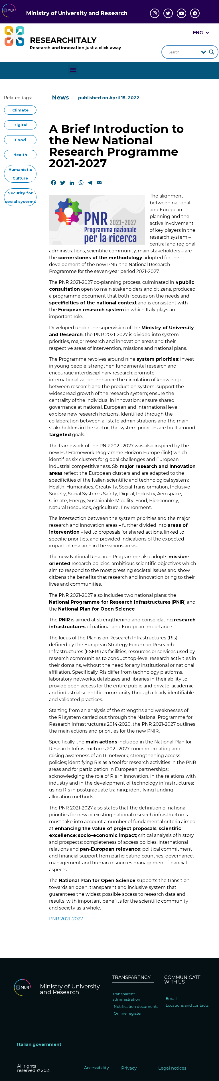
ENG (198, 32)
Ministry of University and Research (76, 13)
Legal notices (172, 1068)
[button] (73, 69)
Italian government (39, 1044)
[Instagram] (154, 13)
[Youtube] (181, 13)
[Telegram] (195, 13)
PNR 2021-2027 (66, 919)
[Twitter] (168, 13)
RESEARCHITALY (63, 40)
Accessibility (96, 1067)
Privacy (129, 1068)
